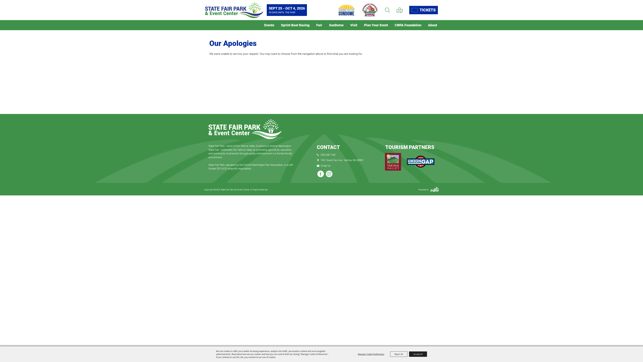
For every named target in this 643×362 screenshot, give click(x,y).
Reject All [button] (399, 354)
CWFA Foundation (408, 25)
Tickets (428, 10)
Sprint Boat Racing (295, 25)
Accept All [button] (418, 354)
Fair (319, 25)
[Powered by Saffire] (434, 190)
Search (387, 10)
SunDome (336, 25)
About (432, 25)
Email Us (326, 165)
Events (269, 25)
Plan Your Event (376, 25)
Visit (353, 25)
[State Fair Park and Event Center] (234, 10)
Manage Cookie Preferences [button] (371, 354)
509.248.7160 (328, 154)
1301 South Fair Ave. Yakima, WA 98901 (342, 160)
